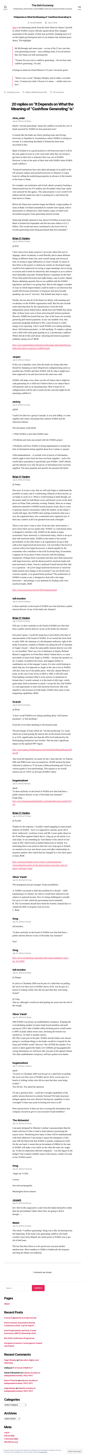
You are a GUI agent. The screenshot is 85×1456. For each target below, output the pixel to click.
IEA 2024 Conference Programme (19, 1338)
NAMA (27, 92)
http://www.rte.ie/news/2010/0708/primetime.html (34, 590)
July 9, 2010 (52, 23)
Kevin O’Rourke (11, 1380)
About (7, 1304)
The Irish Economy (43, 5)
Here (14, 27)
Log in (6, 1432)
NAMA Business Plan (39, 92)
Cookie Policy (43, 1452)
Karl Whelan (37, 23)
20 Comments (58, 92)
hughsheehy (9, 1388)
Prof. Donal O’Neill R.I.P (22, 1368)
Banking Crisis (14, 92)
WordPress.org (11, 1442)
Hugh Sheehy (10, 1360)
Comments (11, 1439)
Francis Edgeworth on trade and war (20, 1318)
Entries (9, 1436)
